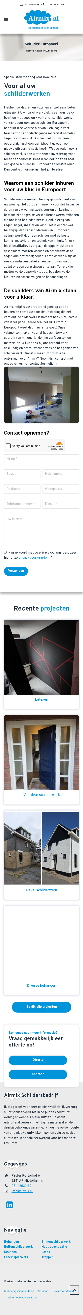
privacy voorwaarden (34, 558)
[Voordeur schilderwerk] (41, 752)
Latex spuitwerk (16, 1257)
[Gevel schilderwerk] (41, 848)
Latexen (41, 699)
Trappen (48, 1257)
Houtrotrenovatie (54, 1247)
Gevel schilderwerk (41, 890)
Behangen (11, 1242)
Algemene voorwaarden (22, 1297)
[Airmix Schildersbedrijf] (41, 19)
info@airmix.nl (33, 4)
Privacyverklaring (63, 1291)
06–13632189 (56, 4)
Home (29, 51)
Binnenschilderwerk (56, 1242)
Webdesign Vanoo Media (19, 1291)
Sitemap (43, 1291)
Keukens (10, 1252)
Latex (46, 1252)
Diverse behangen (41, 985)
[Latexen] (41, 657)
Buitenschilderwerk (18, 1247)
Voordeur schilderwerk (41, 795)
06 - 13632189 (21, 1186)
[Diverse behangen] (41, 943)
